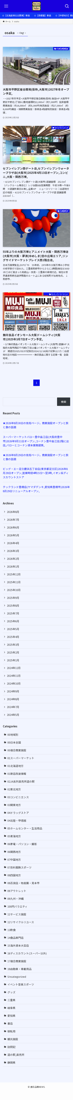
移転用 (11, 1031)
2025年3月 (13, 644)
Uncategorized (16, 976)
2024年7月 (13, 707)
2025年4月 (13, 637)
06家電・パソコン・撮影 (22, 844)
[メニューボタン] (6, 6)
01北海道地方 (15, 766)
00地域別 (12, 734)
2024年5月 (13, 715)
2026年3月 (13, 551)
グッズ (11, 992)
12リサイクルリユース (20, 922)
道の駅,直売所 (15, 1055)
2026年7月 (13, 519)
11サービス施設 (16, 914)
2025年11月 (14, 582)
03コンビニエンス (18, 797)
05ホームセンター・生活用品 (24, 828)
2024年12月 (14, 668)
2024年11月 (14, 675)
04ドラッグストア (18, 813)
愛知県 (11, 1015)
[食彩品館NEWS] (36, 6)
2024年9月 (13, 691)
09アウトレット (16, 891)
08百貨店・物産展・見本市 (23, 883)
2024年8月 (13, 699)
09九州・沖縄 (15, 898)
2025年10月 (14, 590)
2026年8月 (13, 512)
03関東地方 (14, 805)
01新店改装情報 (16, 773)
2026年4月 (13, 543)
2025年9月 (13, 598)
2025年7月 (13, 613)
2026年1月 (13, 566)
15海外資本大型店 (18, 945)
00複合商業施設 (16, 750)
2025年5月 (13, 629)
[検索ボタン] (67, 6)
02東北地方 (14, 789)
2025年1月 (13, 660)
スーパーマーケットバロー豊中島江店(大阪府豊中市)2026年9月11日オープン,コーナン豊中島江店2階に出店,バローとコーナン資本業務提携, (36, 441)
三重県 (11, 1000)
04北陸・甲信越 (16, 820)
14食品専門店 (15, 938)
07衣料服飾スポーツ (19, 867)
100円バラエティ (17, 906)
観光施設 (12, 1039)
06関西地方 (14, 852)
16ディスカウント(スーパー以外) (27, 953)
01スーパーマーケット (20, 758)
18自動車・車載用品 (19, 969)
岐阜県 (11, 1008)
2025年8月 (13, 605)
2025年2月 (13, 652)
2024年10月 (14, 683)
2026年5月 (13, 535)
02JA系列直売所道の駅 (21, 781)
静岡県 (11, 1062)
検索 (63, 402)
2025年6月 (13, 621)
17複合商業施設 (16, 961)
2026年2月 (13, 558)
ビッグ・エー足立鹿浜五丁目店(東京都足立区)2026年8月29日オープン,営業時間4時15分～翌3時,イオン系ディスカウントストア (36, 473)
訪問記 (11, 1047)
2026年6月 (13, 527)
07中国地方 (14, 859)
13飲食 (11, 930)
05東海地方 (14, 836)
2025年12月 (14, 574)
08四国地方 (14, 875)
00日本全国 (14, 742)
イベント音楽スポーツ (20, 984)
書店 (10, 1023)
